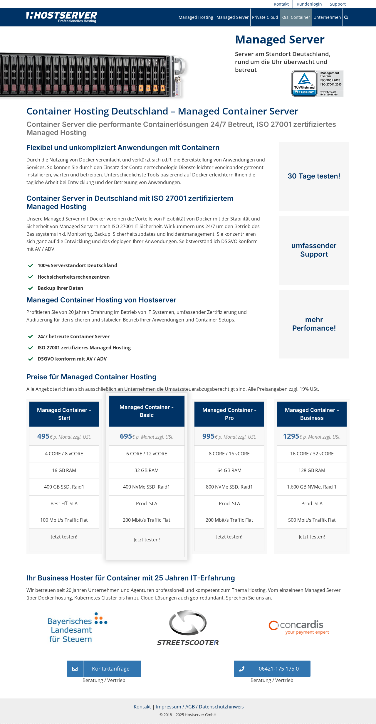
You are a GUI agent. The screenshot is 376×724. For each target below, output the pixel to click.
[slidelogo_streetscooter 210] (77, 613)
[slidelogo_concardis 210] (188, 613)
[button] (346, 17)
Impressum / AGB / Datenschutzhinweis (200, 706)
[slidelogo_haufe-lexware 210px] (299, 613)
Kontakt (142, 706)
